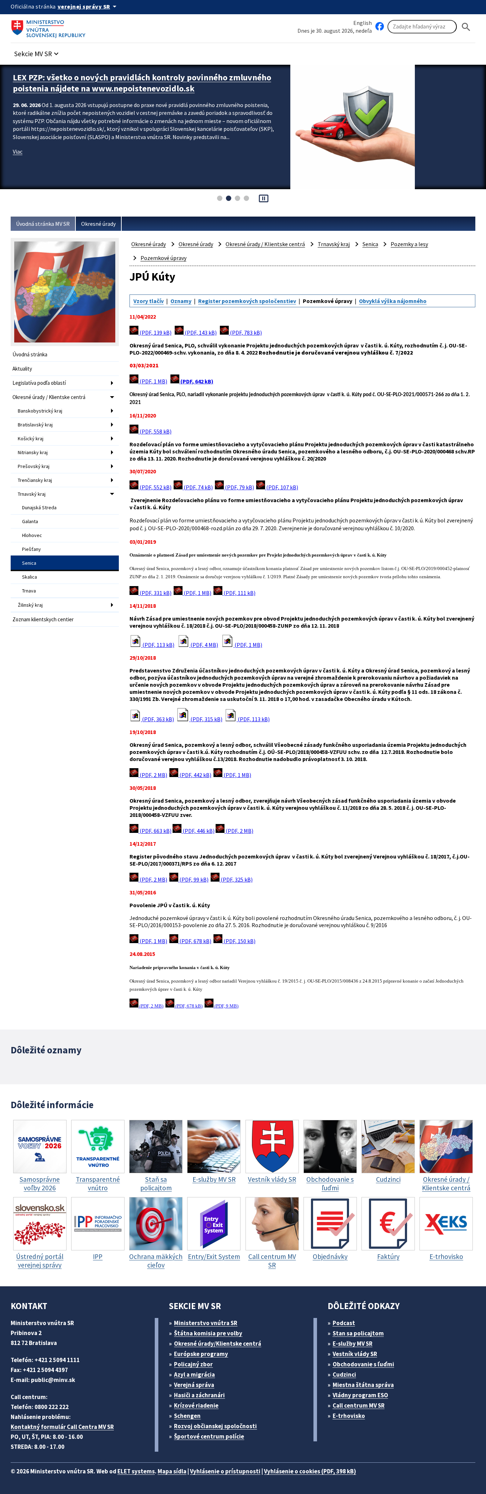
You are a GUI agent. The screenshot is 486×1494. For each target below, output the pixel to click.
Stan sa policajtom (358, 1333)
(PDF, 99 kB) (193, 879)
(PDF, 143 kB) (200, 332)
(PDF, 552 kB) (154, 487)
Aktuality (22, 368)
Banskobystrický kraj (40, 411)
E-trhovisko (349, 1416)
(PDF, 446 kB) (198, 830)
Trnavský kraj (32, 494)
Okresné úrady (98, 223)
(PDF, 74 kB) (198, 487)
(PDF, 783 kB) (245, 332)
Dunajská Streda (39, 507)
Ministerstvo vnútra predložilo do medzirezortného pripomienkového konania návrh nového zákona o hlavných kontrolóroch (144, 83)
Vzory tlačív (148, 300)
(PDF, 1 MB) (152, 381)
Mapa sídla (172, 1471)
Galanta (30, 521)
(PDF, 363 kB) (157, 719)
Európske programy (201, 1354)
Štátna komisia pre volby (208, 1333)
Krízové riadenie (196, 1405)
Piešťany (31, 549)
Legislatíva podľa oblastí (39, 382)
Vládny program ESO (360, 1395)
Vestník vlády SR (355, 1354)
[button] (37, 52)
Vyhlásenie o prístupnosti (225, 1471)
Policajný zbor (193, 1364)
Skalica (29, 577)
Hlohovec (32, 535)
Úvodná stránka (29, 354)
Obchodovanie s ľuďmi (363, 1364)
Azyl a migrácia (194, 1374)
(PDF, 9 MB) (225, 1006)
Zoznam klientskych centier (43, 619)
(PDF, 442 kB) (194, 774)
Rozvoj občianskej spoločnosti (215, 1426)
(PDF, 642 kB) (196, 381)
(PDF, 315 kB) (205, 719)
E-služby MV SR (353, 1343)
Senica (29, 563)
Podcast (344, 1323)
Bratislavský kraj (35, 424)
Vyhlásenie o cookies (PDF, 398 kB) (310, 1471)
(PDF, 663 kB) (154, 830)
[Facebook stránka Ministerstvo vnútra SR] (379, 26)
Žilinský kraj (30, 605)
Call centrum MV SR (359, 1405)
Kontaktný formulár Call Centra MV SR (62, 1427)
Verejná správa (194, 1385)
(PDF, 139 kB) (154, 332)
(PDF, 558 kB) (154, 431)
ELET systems (136, 1471)
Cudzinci (344, 1374)
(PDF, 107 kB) (281, 487)
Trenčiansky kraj (35, 480)
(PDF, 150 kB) (238, 941)
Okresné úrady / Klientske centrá (48, 397)
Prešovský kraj (33, 466)
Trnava (29, 591)
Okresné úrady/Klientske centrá (217, 1343)
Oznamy (180, 300)
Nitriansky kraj (33, 452)
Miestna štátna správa (363, 1385)
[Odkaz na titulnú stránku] (50, 26)
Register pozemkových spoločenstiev (247, 300)
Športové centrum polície (209, 1436)
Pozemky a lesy (409, 244)
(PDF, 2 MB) (152, 774)
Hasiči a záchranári (199, 1395)
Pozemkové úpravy (163, 257)
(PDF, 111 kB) (238, 592)
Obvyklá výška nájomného (393, 300)
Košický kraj (30, 438)
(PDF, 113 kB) (157, 644)
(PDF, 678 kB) (194, 941)
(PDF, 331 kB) (154, 592)
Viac (17, 151)
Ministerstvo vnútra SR (205, 1323)
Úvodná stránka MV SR (43, 223)
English (362, 22)
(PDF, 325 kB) (236, 879)
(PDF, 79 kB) (239, 487)
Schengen (187, 1416)
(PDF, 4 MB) (203, 644)
